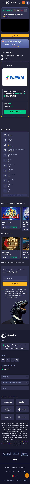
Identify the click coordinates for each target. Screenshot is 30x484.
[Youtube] (3, 360)
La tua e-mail (8, 278)
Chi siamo (7, 467)
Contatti (14, 467)
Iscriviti (15, 284)
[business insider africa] (7, 409)
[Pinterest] (17, 360)
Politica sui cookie (10, 471)
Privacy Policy (21, 471)
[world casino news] (22, 409)
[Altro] (27, 475)
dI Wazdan (6, 16)
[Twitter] (8, 360)
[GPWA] (16, 454)
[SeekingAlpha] (7, 417)
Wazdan (10, 146)
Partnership (22, 467)
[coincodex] (22, 417)
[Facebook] (13, 360)
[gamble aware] (24, 454)
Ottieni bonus (15, 111)
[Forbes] (22, 402)
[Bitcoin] (7, 402)
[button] (8, 227)
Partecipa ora (15, 46)
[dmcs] (6, 454)
